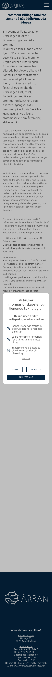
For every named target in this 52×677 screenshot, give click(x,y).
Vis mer (26, 358)
